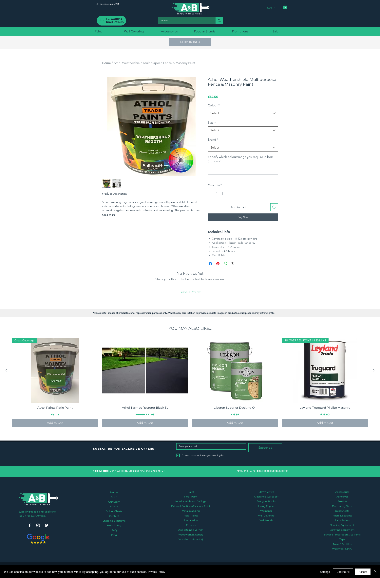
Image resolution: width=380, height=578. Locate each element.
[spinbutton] (217, 193)
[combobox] (243, 113)
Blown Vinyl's (266, 491)
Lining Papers (266, 506)
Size (212, 122)
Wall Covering (266, 515)
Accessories (342, 491)
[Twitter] (46, 525)
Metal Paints (190, 515)
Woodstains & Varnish (190, 529)
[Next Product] (373, 370)
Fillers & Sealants (342, 515)
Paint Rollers (342, 520)
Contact (114, 516)
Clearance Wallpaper (266, 496)
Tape (342, 539)
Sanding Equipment (342, 525)
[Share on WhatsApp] (225, 263)
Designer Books (266, 501)
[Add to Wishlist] (274, 207)
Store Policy (114, 525)
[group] (190, 382)
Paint (191, 491)
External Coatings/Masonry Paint (190, 506)
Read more (109, 214)
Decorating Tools (342, 506)
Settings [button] (325, 572)
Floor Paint (190, 496)
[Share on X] (233, 263)
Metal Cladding (191, 510)
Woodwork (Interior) (191, 539)
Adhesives (342, 496)
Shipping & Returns (114, 520)
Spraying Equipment (342, 529)
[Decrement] (211, 193)
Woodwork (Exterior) (190, 534)
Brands (114, 506)
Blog (114, 534)
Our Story (114, 501)
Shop (114, 497)
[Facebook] (29, 525)
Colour (214, 105)
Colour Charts (114, 511)
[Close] (375, 572)
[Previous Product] (6, 370)
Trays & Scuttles (342, 544)
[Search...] (219, 20)
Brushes (342, 501)
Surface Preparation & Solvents (342, 534)
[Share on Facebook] (210, 263)
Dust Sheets (342, 510)
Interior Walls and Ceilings (190, 501)
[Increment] (222, 193)
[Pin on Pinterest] (218, 263)
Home (106, 63)
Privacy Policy (156, 572)
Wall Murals (266, 520)
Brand (213, 139)
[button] (285, 6)
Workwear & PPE (342, 548)
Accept (363, 572)
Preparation (191, 520)
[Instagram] (38, 525)
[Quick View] (145, 370)
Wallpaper (266, 510)
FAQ (114, 530)
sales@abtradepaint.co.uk (273, 470)
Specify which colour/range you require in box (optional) (240, 159)
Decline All (343, 572)
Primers (191, 525)
